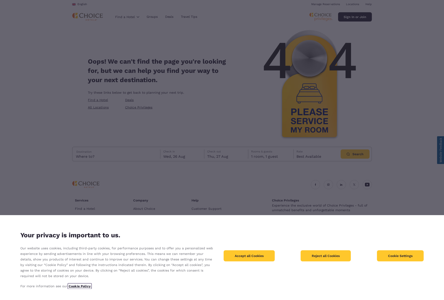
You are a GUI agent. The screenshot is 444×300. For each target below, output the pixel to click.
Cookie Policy (80, 286)
